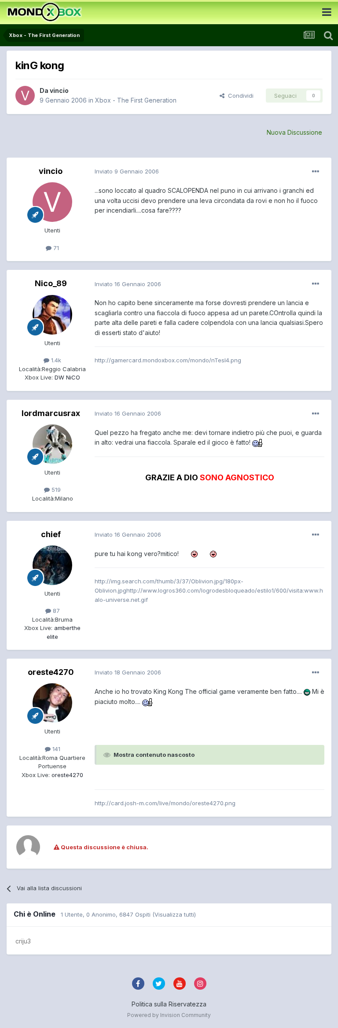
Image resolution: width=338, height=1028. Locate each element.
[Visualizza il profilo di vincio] (25, 95)
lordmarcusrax (51, 413)
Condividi (239, 95)
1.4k (55, 360)
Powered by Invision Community (169, 1015)
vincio (59, 90)
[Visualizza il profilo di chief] (52, 565)
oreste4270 (51, 672)
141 (55, 748)
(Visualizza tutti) (174, 914)
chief (51, 534)
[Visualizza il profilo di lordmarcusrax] (52, 444)
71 (55, 247)
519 (55, 489)
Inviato (127, 171)
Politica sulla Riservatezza (169, 1004)
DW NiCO (66, 377)
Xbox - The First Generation (135, 100)
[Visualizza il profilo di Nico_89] (52, 315)
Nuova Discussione (294, 132)
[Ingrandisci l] (257, 442)
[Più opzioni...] (315, 171)
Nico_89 (51, 283)
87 (55, 610)
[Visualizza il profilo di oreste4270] (52, 703)
